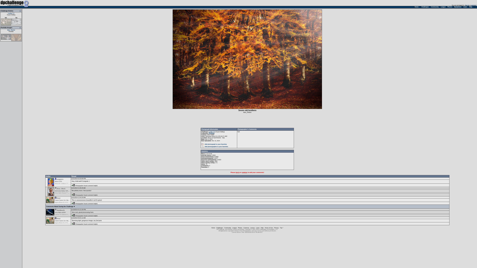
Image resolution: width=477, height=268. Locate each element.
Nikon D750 (58, 181)
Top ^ (281, 228)
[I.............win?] (6, 39)
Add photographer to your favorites (216, 146)
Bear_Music (61, 189)
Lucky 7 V (11, 13)
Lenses (252, 228)
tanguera (60, 179)
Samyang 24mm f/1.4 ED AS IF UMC (216, 136)
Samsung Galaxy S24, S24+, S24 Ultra (66, 191)
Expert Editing (11, 15)
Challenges (219, 228)
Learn (257, 228)
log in (467, 5)
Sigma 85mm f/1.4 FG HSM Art (64, 202)
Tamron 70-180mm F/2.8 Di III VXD (65, 214)
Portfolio (11, 31)
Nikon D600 (210, 134)
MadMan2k (61, 210)
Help (262, 228)
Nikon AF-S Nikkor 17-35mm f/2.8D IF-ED (67, 183)
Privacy (276, 228)
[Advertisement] (247, 120)
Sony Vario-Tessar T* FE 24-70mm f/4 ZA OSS (69, 193)
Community (227, 228)
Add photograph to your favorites (216, 144)
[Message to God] (16, 40)
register (473, 5)
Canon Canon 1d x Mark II (63, 200)
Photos (240, 228)
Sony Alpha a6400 (60, 212)
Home (213, 228)
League (234, 228)
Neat (58, 198)
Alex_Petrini (11, 30)
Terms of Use (269, 228)
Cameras (246, 228)
